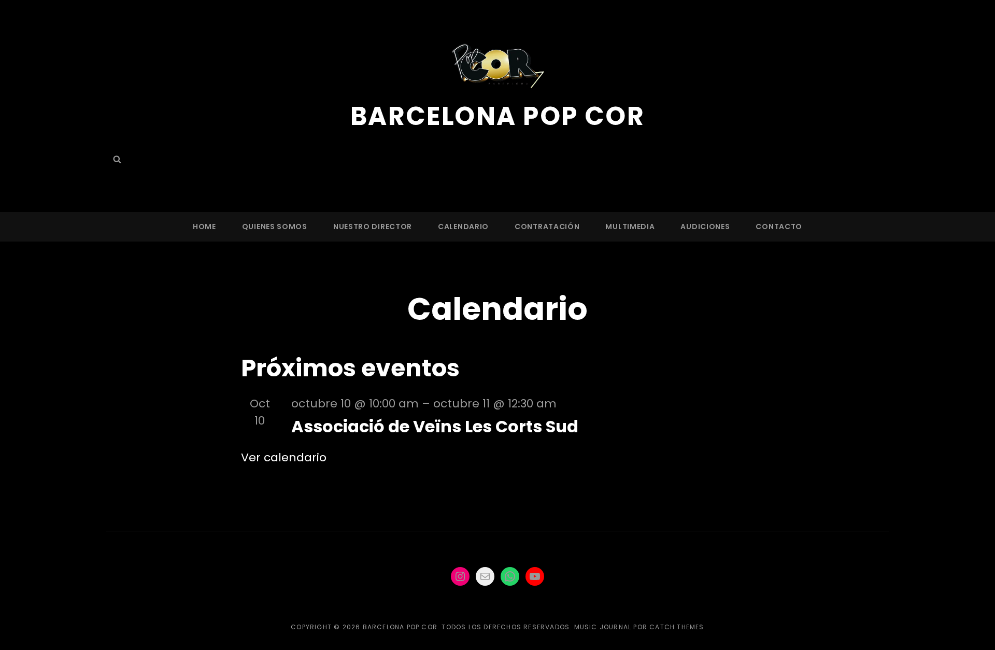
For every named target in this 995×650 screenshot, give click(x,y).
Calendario (463, 226)
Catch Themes (676, 627)
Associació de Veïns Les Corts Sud (434, 426)
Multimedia (630, 226)
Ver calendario (283, 457)
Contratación (547, 226)
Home (204, 226)
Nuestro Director (372, 226)
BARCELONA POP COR (497, 116)
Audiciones (705, 226)
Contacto (779, 226)
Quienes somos (274, 226)
